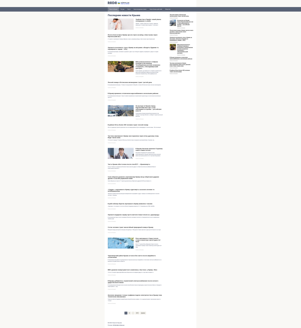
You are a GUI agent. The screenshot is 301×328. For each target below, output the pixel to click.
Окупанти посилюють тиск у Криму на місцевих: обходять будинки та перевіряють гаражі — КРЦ (181, 39)
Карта (129, 9)
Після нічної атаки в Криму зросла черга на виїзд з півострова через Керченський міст (181, 32)
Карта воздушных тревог (140, 9)
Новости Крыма (140, 27)
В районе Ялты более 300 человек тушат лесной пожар (180, 71)
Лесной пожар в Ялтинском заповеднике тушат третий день (179, 15)
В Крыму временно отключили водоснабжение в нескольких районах (181, 58)
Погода (122, 9)
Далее (143, 313)
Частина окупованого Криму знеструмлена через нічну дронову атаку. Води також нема (180, 64)
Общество (167, 9)
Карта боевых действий (156, 9)
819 (137, 313)
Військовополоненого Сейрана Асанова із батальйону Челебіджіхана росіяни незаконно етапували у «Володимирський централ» (185, 49)
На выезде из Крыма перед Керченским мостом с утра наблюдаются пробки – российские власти (185, 23)
